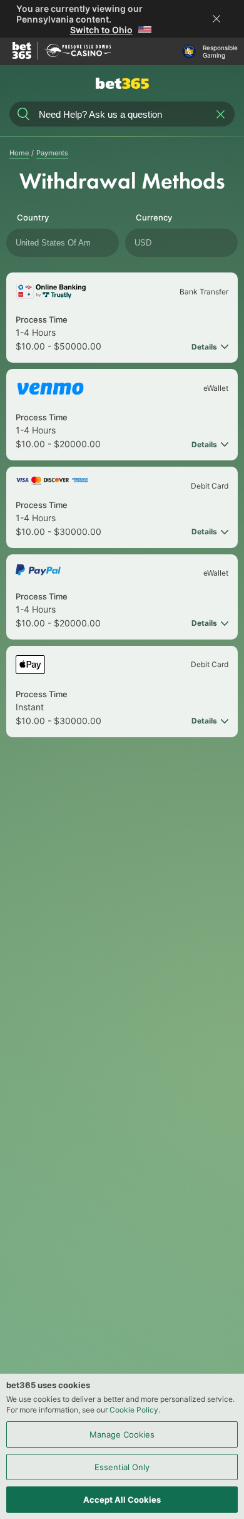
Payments (52, 152)
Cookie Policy (133, 1409)
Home (19, 152)
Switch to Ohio (101, 29)
